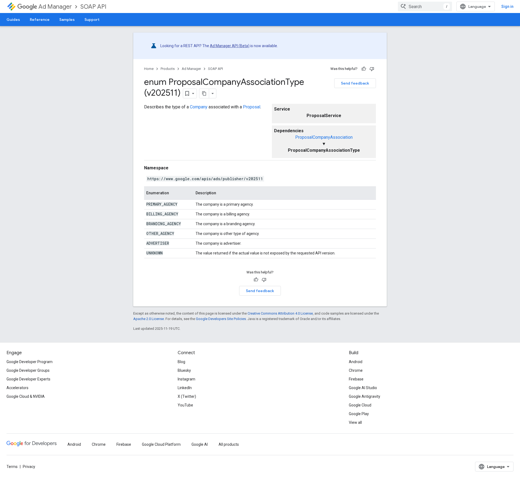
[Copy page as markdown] (204, 93)
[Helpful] (364, 69)
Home (149, 69)
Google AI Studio (363, 388)
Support (91, 19)
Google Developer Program (29, 362)
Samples (67, 19)
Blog (181, 362)
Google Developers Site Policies (221, 319)
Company (198, 106)
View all (355, 422)
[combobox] (425, 6)
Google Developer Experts (28, 379)
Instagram (186, 379)
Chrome (356, 370)
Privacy (29, 466)
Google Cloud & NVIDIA (25, 396)
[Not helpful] (372, 69)
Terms (12, 466)
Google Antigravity (364, 396)
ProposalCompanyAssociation (324, 137)
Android (355, 362)
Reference (40, 19)
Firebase (356, 379)
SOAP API (93, 6)
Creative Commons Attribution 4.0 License (280, 313)
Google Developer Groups (28, 370)
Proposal (251, 106)
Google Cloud (360, 405)
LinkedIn (185, 388)
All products (229, 444)
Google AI (199, 444)
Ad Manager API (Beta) (229, 46)
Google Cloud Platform (161, 444)
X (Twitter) (187, 396)
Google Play (359, 414)
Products (168, 69)
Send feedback (355, 83)
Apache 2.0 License (148, 319)
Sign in (507, 6)
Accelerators (17, 388)
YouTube (185, 405)
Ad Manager (55, 6)
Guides (13, 19)
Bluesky (184, 370)
